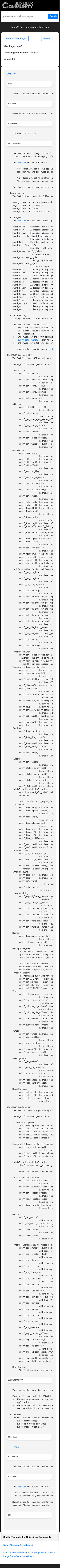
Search (53, 16)
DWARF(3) (11, 74)
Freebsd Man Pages (16, 38)
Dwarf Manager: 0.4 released (18, 1545)
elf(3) (15, 1447)
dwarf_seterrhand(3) (28, 340)
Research (48, 38)
